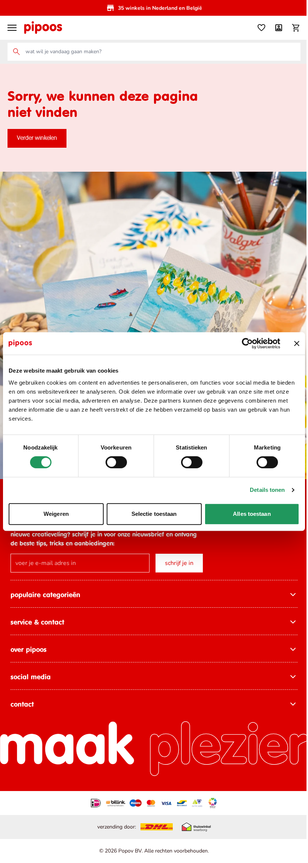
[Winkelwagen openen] (295, 27)
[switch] (116, 462)
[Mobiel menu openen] (12, 27)
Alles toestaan (251, 514)
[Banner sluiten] (296, 343)
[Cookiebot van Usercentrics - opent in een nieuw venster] (247, 343)
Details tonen (267, 490)
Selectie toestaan (154, 514)
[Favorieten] (261, 27)
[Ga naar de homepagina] (43, 28)
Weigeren (56, 514)
